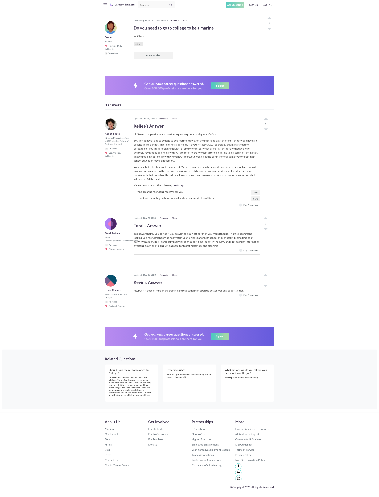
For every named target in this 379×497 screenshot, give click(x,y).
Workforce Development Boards (211, 449)
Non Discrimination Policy (250, 460)
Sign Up (253, 4)
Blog (107, 449)
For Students (155, 429)
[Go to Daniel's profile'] (111, 29)
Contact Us (111, 460)
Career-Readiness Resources (252, 429)
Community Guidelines (248, 439)
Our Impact (111, 434)
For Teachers (155, 439)
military (138, 44)
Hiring (108, 444)
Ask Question (235, 4)
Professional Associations (206, 460)
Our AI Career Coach (117, 465)
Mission (109, 429)
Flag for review (249, 205)
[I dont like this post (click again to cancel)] (269, 28)
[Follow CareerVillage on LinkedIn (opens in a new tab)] (238, 473)
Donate (152, 444)
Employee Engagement (205, 444)
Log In (266, 4)
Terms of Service (244, 449)
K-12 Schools (199, 429)
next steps (179, 185)
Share (185, 20)
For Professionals (158, 434)
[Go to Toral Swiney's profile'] (111, 225)
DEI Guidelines (244, 444)
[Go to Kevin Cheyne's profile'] (111, 281)
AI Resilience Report (247, 434)
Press (108, 454)
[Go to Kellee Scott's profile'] (111, 125)
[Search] (170, 5)
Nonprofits (198, 434)
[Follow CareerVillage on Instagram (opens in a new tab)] (238, 479)
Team (108, 439)
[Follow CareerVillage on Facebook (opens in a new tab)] (238, 466)
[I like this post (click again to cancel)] (269, 18)
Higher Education (202, 439)
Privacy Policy (243, 454)
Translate (174, 20)
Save (255, 192)
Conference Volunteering (206, 465)
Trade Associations (203, 454)
